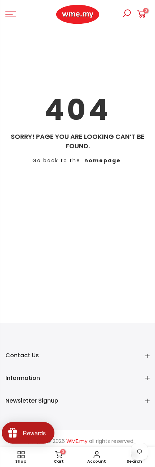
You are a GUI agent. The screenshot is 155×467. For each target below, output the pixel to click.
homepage (102, 160)
